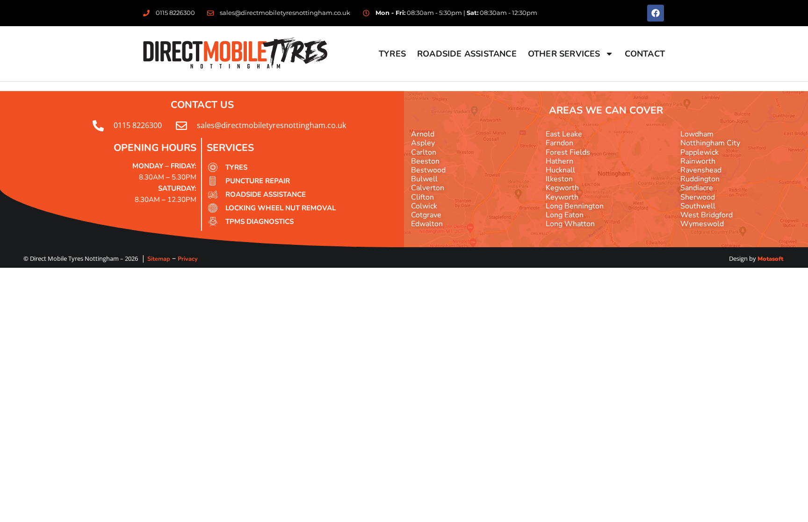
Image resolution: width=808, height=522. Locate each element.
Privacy (188, 259)
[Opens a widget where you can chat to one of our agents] (773, 505)
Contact (645, 53)
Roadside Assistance (467, 53)
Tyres (392, 53)
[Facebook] (655, 13)
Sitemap (158, 259)
